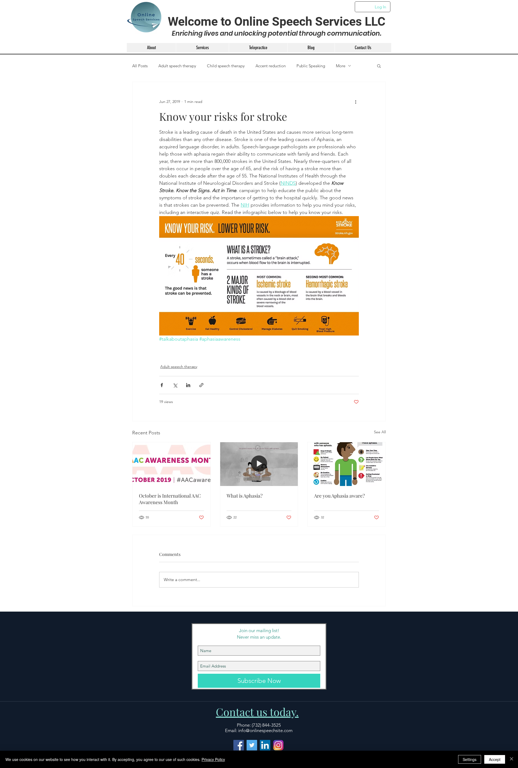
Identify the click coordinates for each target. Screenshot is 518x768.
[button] (335, 324)
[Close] (511, 759)
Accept (494, 759)
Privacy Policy (213, 759)
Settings (469, 759)
